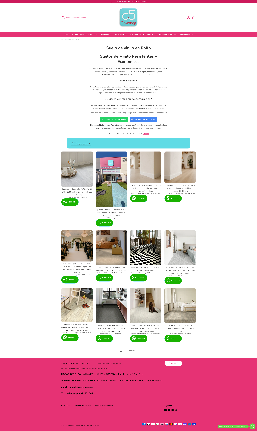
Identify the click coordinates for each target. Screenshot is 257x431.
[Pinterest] (176, 410)
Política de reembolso (104, 405)
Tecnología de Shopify (92, 425)
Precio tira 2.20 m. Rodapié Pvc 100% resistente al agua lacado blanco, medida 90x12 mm (180, 188)
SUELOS (91, 34)
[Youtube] (169, 410)
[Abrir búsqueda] (63, 17)
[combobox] (80, 143)
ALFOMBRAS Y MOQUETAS (142, 34)
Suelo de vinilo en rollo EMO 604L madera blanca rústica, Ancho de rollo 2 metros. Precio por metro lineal (77, 327)
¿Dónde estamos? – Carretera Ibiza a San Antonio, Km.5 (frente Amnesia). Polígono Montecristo (111, 213)
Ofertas (146, 134)
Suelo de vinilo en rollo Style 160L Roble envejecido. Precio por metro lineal (180, 328)
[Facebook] (165, 410)
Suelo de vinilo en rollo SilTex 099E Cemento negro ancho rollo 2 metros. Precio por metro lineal (111, 328)
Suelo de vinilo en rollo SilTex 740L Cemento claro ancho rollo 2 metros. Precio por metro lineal (145, 328)
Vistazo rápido (77, 183)
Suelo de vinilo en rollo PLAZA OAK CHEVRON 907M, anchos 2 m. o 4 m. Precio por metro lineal (180, 270)
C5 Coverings (81, 425)
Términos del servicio (82, 405)
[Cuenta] (189, 17)
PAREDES (105, 34)
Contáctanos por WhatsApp (116, 119)
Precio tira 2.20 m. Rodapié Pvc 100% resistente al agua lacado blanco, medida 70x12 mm (146, 188)
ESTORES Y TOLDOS (168, 34)
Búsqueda (65, 405)
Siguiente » (132, 350)
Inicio (66, 34)
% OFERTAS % (78, 34)
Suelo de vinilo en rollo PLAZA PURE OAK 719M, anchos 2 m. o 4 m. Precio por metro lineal (77, 192)
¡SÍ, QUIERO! (173, 363)
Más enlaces (185, 34)
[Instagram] (172, 410)
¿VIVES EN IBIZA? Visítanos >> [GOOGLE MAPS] (128, 2)
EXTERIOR (119, 34)
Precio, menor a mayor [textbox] (80, 144)
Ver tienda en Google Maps (145, 119)
